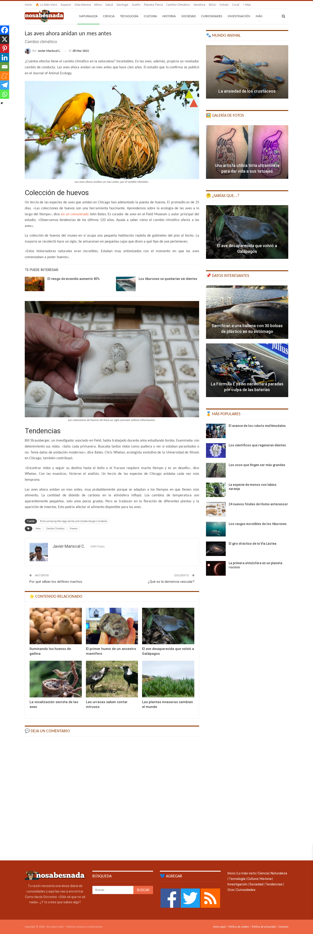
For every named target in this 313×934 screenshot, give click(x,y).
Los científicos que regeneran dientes (257, 445)
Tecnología (129, 16)
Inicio (28, 5)
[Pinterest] (4, 48)
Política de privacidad (264, 927)
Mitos (98, 5)
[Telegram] (4, 85)
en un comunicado (75, 214)
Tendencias (274, 884)
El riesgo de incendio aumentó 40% (73, 279)
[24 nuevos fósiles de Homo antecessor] (216, 509)
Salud (109, 5)
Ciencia (109, 16)
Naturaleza (88, 16)
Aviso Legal (219, 927)
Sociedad (188, 16)
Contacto (283, 927)
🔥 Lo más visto (46, 5)
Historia (169, 16)
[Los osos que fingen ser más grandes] (216, 470)
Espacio (66, 5)
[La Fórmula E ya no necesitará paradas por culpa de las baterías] (247, 370)
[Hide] (2, 103)
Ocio (231, 890)
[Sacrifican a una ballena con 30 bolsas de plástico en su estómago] (247, 312)
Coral (235, 5)
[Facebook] (4, 30)
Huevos (74, 528)
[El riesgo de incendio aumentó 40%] (34, 284)
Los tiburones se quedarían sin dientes (168, 279)
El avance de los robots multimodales (257, 426)
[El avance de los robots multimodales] (216, 431)
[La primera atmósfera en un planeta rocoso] (216, 568)
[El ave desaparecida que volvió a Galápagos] (168, 626)
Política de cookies (238, 927)
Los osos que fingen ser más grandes (257, 465)
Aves (38, 528)
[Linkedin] (4, 57)
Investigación (239, 16)
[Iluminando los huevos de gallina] (56, 626)
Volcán (224, 5)
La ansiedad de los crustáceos (247, 91)
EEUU (212, 5)
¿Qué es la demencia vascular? (171, 582)
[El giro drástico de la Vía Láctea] (216, 549)
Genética (199, 5)
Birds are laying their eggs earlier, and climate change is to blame (73, 521)
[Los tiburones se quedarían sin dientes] (126, 284)
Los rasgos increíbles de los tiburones (258, 524)
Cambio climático (178, 5)
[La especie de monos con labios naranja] (216, 490)
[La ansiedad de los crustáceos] (247, 72)
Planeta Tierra (153, 5)
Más (247, 5)
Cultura (150, 16)
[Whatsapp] (4, 94)
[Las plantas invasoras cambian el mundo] (168, 679)
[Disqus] (112, 798)
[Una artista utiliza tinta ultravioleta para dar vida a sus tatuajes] (247, 152)
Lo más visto (246, 873)
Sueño (136, 5)
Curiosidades (211, 16)
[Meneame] (4, 75)
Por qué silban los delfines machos (55, 582)
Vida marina (82, 5)
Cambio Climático (55, 528)
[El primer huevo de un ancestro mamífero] (112, 626)
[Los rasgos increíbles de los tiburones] (216, 529)
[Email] (4, 66)
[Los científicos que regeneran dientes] (216, 450)
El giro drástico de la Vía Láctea (252, 543)
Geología (122, 5)
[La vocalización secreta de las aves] (56, 679)
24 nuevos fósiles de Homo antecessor (258, 504)
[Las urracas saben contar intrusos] (112, 679)
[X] (4, 39)
